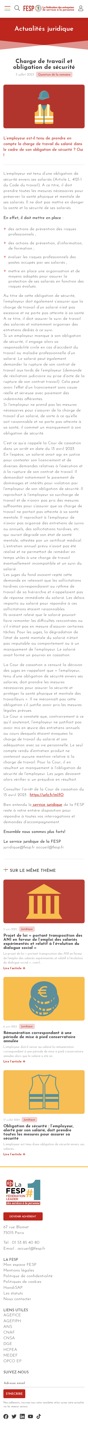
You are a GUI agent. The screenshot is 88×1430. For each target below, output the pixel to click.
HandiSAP (13, 1288)
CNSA (9, 1338)
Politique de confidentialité (28, 1276)
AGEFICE (12, 1315)
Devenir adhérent (22, 1216)
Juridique (27, 929)
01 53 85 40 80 (25, 1243)
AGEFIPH (12, 1321)
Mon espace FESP (19, 1265)
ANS (7, 1327)
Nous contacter (17, 1299)
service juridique (47, 805)
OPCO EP (12, 1361)
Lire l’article (12, 968)
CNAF (9, 1333)
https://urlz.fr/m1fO (47, 795)
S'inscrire (14, 1394)
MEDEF (10, 1356)
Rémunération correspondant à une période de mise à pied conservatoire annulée (39, 1037)
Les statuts (13, 1293)
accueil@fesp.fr (31, 1248)
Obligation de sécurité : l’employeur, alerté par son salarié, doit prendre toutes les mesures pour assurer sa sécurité (38, 1132)
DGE (7, 1344)
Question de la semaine (54, 74)
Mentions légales (18, 1271)
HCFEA (10, 1350)
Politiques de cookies (22, 1282)
